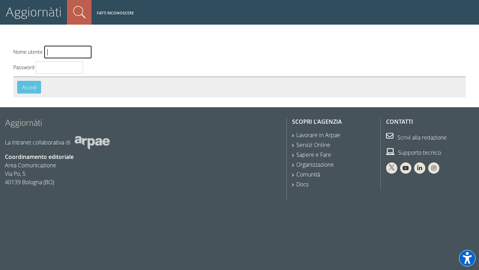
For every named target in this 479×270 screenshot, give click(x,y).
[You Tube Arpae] (405, 168)
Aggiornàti (33, 12)
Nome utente (28, 52)
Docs (302, 184)
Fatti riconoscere (115, 12)
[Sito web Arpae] (92, 142)
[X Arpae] (391, 168)
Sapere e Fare (313, 155)
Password (23, 67)
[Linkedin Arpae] (419, 168)
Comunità (308, 174)
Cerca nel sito (79, 12)
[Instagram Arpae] (433, 168)
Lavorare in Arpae (318, 135)
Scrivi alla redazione (421, 137)
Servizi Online (313, 145)
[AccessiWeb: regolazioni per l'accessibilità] (467, 258)
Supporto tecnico (419, 152)
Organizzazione (315, 164)
